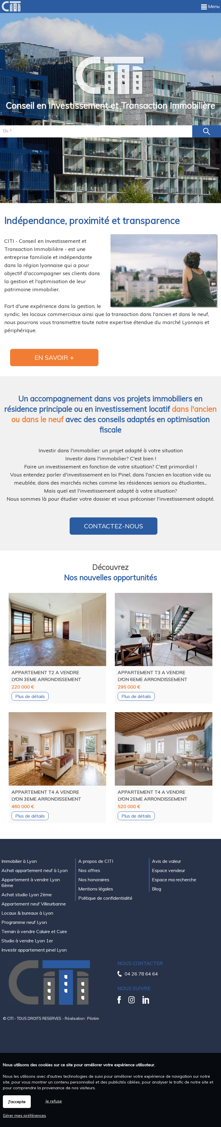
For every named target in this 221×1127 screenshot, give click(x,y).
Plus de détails (30, 696)
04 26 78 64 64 (141, 974)
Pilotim (93, 1018)
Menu (213, 6)
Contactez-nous (113, 526)
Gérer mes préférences (24, 1115)
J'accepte (17, 1101)
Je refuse (53, 1101)
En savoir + (54, 357)
